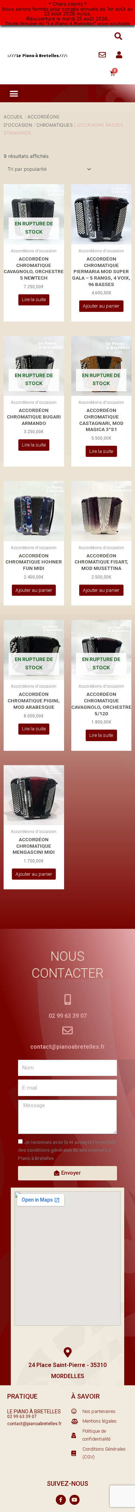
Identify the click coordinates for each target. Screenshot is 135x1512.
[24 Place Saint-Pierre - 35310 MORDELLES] (67, 1352)
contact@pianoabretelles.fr (67, 1046)
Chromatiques (54, 125)
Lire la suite (34, 299)
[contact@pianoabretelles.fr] (67, 1030)
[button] (118, 36)
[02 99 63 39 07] (67, 999)
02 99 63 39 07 (68, 1015)
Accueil (13, 117)
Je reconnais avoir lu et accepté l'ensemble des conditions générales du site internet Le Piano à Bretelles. (67, 1150)
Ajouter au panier (101, 306)
